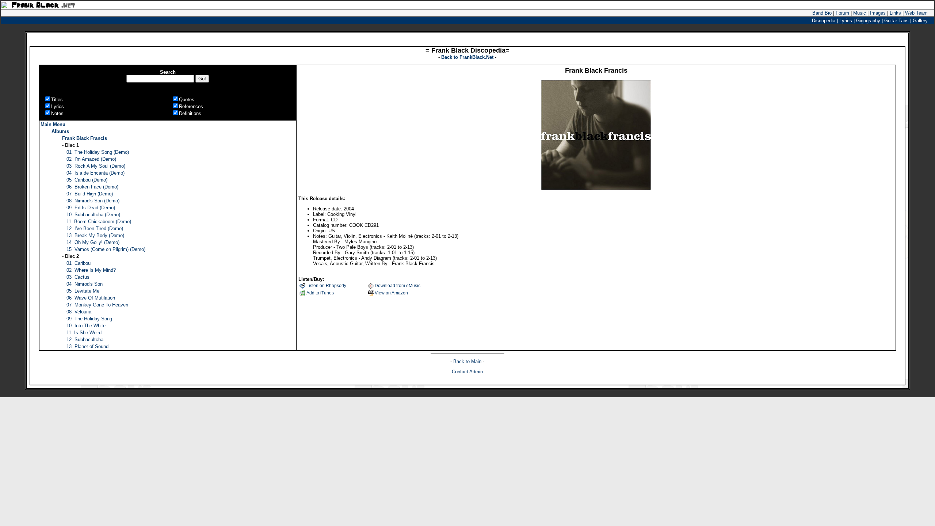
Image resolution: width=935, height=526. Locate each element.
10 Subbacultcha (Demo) (93, 214)
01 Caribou (78, 263)
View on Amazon (391, 293)
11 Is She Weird (84, 332)
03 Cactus (77, 277)
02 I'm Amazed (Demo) (91, 159)
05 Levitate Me (82, 291)
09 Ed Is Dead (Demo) (90, 207)
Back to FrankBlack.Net (468, 57)
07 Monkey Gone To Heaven (97, 305)
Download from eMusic (397, 285)
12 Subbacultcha (84, 339)
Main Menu (53, 124)
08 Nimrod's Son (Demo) (92, 200)
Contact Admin (467, 371)
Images (878, 13)
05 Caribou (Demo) (86, 180)
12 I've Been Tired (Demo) (94, 228)
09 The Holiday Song (89, 318)
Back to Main (468, 361)
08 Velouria (78, 312)
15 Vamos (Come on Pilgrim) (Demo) (105, 249)
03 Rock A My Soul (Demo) (95, 166)
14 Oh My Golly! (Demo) (92, 242)
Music (859, 13)
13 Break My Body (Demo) (95, 235)
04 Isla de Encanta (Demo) (95, 173)
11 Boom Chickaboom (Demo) (98, 221)
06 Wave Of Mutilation (90, 298)
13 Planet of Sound (87, 346)
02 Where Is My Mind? (91, 270)
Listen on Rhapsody (326, 285)
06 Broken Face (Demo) (92, 187)
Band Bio (822, 13)
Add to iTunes (320, 293)
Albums (60, 131)
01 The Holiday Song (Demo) (97, 152)
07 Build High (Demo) (89, 194)
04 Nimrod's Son (84, 284)
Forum (842, 13)
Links (895, 13)
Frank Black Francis (84, 138)
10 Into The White (86, 325)
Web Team (916, 13)
